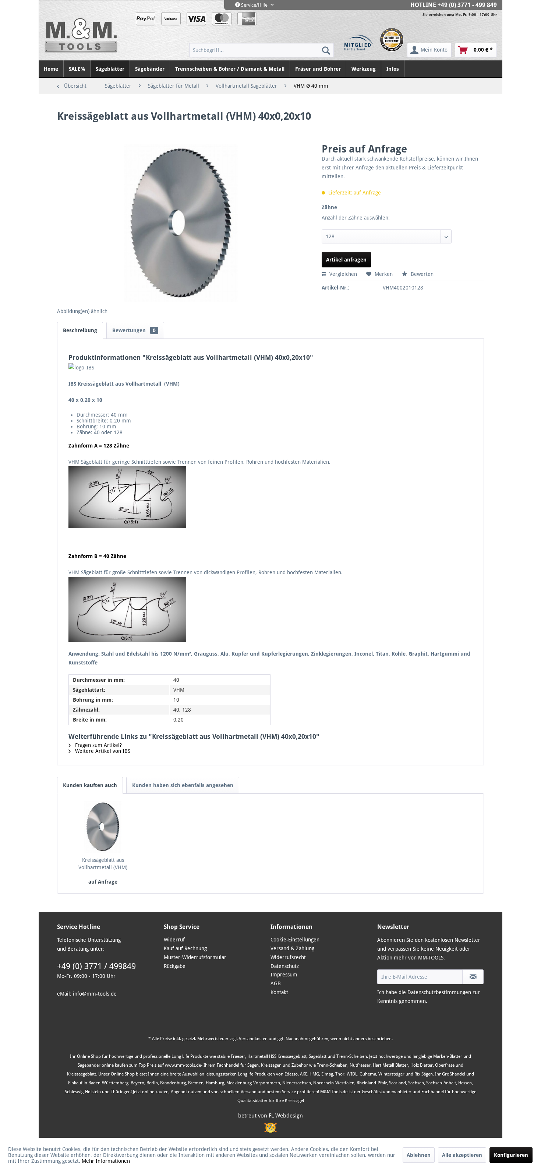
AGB (275, 983)
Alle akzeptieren (462, 1155)
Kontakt (279, 992)
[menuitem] (261, 50)
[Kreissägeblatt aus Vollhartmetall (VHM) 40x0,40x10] (103, 827)
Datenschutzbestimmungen (439, 992)
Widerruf (174, 940)
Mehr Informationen (106, 1161)
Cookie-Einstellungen (294, 940)
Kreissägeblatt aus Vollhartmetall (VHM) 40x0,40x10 (102, 864)
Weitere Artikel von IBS (102, 751)
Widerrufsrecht (288, 957)
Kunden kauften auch (90, 785)
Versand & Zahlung (292, 948)
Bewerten (421, 274)
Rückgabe (174, 966)
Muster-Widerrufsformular (195, 957)
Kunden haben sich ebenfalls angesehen (182, 785)
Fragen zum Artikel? (98, 745)
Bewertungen (134, 330)
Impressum (283, 975)
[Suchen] (326, 50)
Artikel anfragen (346, 260)
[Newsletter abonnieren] (473, 976)
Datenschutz (284, 966)
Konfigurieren (511, 1155)
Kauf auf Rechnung (185, 948)
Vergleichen (342, 274)
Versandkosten (253, 1038)
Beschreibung (80, 330)
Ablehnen (419, 1155)
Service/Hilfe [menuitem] (254, 5)
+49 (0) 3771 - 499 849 (467, 4)
